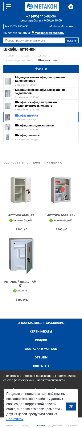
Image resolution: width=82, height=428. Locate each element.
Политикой (15, 419)
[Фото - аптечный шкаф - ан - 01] (21, 256)
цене (36, 162)
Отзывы (41, 357)
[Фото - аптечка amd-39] (21, 190)
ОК (71, 406)
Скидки (41, 340)
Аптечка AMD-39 (21, 215)
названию (54, 162)
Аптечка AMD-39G (61, 215)
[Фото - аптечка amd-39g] (61, 190)
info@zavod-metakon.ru (63, 26)
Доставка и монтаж (41, 348)
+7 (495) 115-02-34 (41, 16)
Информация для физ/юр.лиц (41, 323)
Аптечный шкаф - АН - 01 (21, 284)
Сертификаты (41, 331)
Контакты (41, 366)
